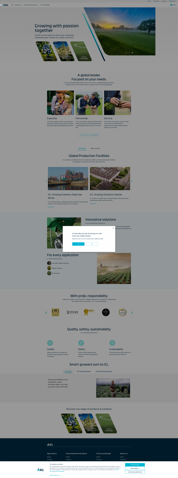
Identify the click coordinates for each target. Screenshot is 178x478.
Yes (78, 244)
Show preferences (54, 475)
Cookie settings (134, 468)
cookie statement (59, 471)
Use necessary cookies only (135, 471)
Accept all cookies (135, 464)
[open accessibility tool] (1, 5)
